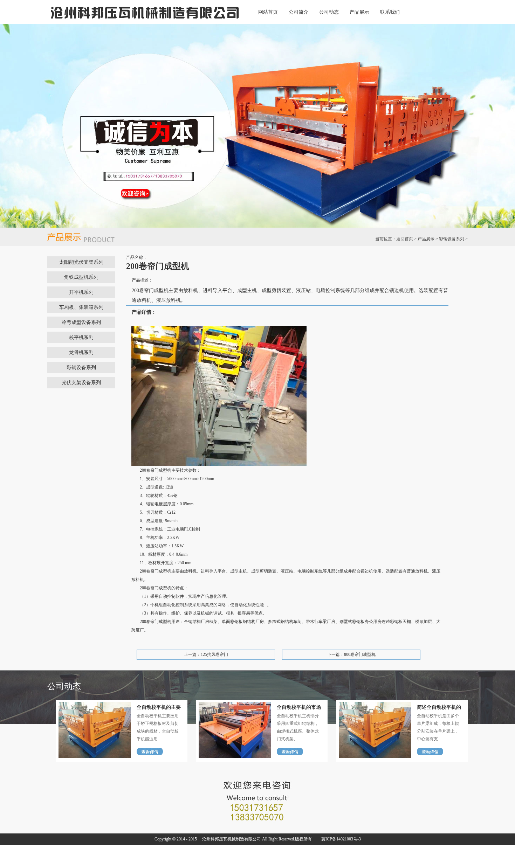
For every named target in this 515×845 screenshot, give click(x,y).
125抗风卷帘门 (214, 654)
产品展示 (359, 12)
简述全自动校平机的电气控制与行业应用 (439, 707)
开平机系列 (81, 292)
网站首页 (268, 12)
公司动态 (329, 12)
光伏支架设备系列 (81, 382)
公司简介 (298, 12)
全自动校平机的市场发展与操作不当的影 (299, 707)
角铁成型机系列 (81, 277)
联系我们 (390, 12)
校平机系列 (81, 337)
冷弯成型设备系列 (81, 322)
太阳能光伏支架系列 (81, 262)
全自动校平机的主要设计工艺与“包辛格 (159, 707)
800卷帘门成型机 (360, 654)
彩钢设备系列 (451, 238)
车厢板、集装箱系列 (81, 307)
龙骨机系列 (81, 352)
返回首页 (404, 238)
